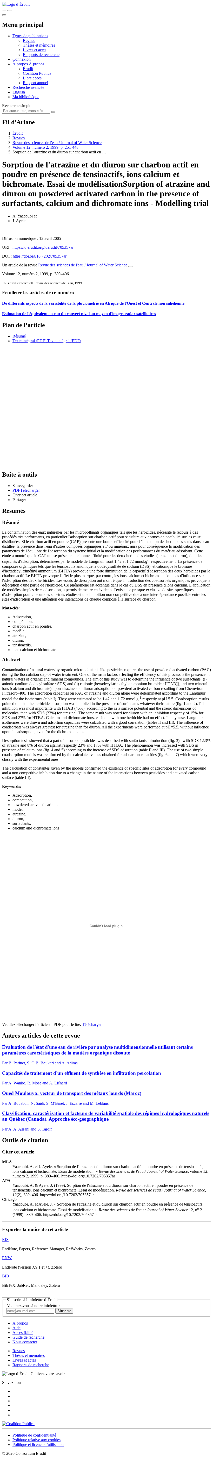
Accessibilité (22, 1332)
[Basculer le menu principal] (4, 15)
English (18, 92)
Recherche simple (16, 105)
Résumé (19, 336)
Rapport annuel (35, 82)
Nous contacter (24, 1342)
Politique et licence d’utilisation (38, 1444)
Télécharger (92, 1024)
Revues (29, 40)
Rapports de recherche (41, 54)
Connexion (21, 59)
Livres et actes (34, 50)
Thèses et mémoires (39, 45)
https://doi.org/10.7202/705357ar (39, 256)
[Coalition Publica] (18, 1423)
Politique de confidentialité (34, 1435)
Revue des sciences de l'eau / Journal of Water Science (57, 142)
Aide (16, 1328)
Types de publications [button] (30, 36)
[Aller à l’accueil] (16, 4)
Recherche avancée (28, 87)
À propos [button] (20, 64)
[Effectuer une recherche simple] (4, 10)
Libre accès (32, 78)
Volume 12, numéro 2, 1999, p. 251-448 (45, 147)
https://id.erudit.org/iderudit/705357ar (43, 247)
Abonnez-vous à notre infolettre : (33, 1305)
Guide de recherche (28, 1337)
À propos (36, 64)
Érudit (28, 68)
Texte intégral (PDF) (29, 341)
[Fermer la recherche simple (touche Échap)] (9, 10)
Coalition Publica (37, 73)
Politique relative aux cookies (36, 1440)
